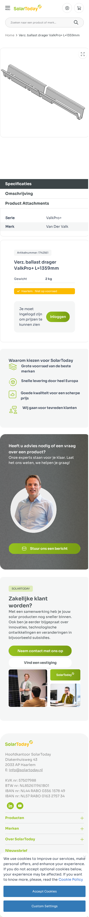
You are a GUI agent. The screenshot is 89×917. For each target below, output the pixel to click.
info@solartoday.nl (26, 770)
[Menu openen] (7, 8)
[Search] (76, 22)
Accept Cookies (44, 891)
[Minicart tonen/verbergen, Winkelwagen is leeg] (79, 8)
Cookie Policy (71, 879)
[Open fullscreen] (82, 54)
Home (9, 35)
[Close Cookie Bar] (84, 857)
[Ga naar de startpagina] (27, 8)
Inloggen (58, 316)
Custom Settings (45, 906)
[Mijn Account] (67, 8)
